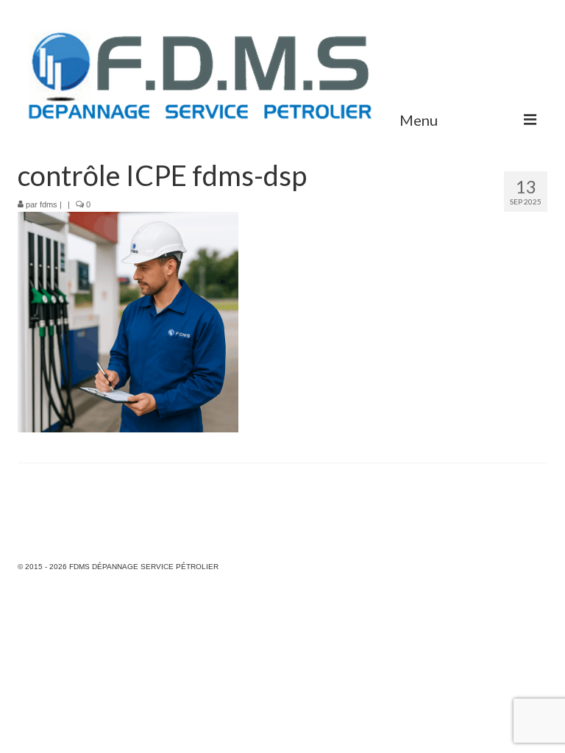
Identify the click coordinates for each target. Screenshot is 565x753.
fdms (48, 204)
